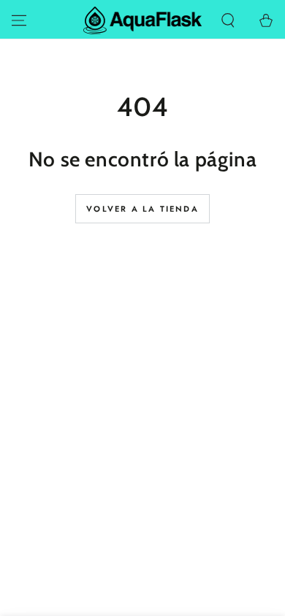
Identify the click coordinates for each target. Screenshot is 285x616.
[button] (228, 20)
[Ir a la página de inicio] (142, 20)
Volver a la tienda (142, 209)
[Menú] (19, 20)
